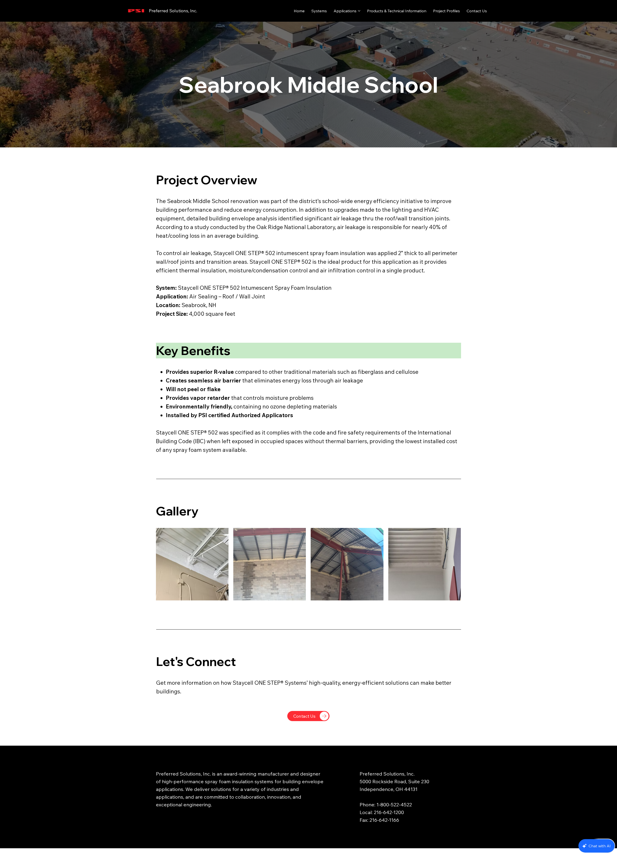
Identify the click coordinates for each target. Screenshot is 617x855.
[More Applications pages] (359, 11)
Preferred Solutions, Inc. (173, 10)
